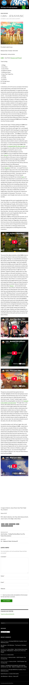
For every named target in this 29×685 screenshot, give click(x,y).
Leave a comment (16, 18)
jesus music (12, 524)
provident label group (7, 525)
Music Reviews (4, 13)
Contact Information (14, 673)
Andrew (2, 665)
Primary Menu (27, 7)
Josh (10, 18)
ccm (7, 524)
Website (3, 588)
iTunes (19, 58)
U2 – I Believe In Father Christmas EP (9, 540)
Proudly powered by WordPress (7, 683)
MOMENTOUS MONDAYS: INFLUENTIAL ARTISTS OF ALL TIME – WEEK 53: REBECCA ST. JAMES (14, 666)
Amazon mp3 (14, 58)
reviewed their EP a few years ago (16, 146)
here (23, 177)
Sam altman (3, 645)
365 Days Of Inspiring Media (9, 7)
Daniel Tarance (4, 673)
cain (3, 524)
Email (2, 582)
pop (18, 524)
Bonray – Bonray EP (13, 676)
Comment (4, 556)
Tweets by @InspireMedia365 (7, 614)
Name (2, 576)
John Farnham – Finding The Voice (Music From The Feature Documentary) (13, 534)
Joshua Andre (10, 654)
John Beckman (4, 676)
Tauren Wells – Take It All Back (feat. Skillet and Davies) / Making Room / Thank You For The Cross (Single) (14, 651)
